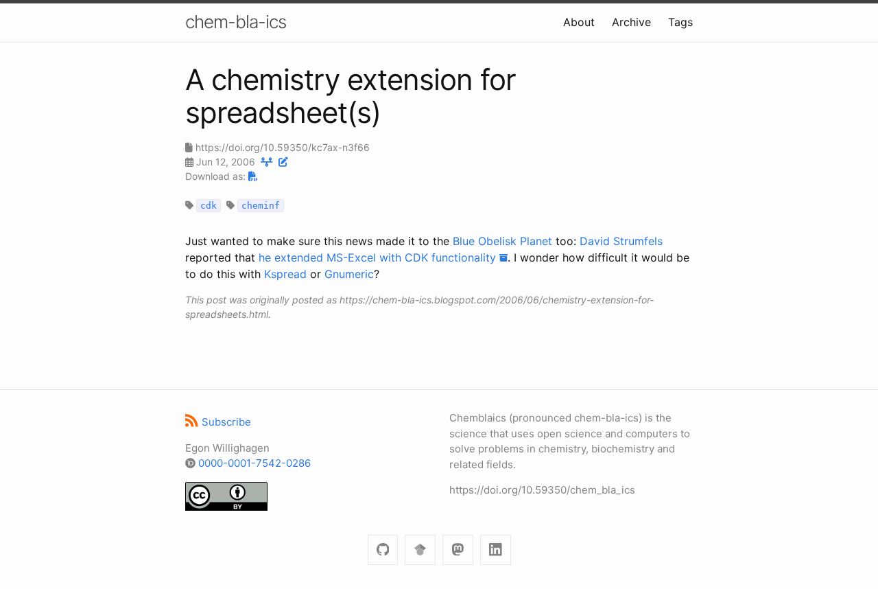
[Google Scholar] (420, 550)
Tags (680, 22)
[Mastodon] (457, 550)
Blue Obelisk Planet (502, 241)
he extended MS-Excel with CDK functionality (379, 257)
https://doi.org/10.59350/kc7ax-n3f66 (282, 147)
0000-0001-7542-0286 (254, 463)
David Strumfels (621, 241)
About (579, 22)
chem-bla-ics (235, 21)
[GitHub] (383, 550)
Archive (631, 22)
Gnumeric (349, 274)
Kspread (285, 274)
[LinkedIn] (495, 550)
